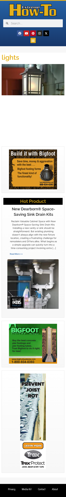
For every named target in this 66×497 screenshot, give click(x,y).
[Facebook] (20, 33)
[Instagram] (39, 33)
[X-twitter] (46, 33)
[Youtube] (26, 33)
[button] (33, 40)
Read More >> (16, 254)
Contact (41, 489)
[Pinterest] (33, 33)
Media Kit (27, 489)
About (55, 489)
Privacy (11, 489)
